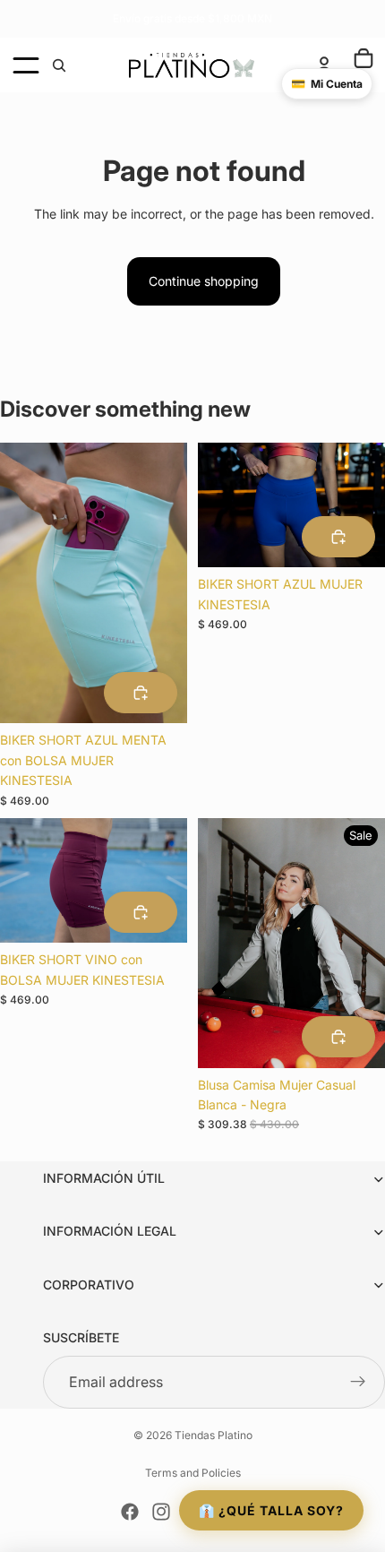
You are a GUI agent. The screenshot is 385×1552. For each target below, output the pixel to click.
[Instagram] (161, 1511)
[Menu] (26, 65)
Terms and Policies (193, 1472)
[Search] (59, 65)
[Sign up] (358, 1382)
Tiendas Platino (213, 1435)
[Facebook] (130, 1511)
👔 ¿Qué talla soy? (271, 1510)
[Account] (324, 65)
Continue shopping (204, 281)
